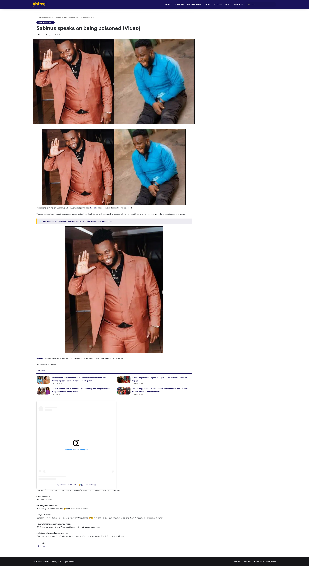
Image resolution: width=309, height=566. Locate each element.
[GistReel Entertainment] (39, 4)
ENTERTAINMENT (194, 4)
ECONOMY (179, 4)
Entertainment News (52, 17)
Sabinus (41, 546)
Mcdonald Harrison (45, 35)
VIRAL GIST (238, 4)
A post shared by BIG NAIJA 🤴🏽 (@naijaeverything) (76, 485)
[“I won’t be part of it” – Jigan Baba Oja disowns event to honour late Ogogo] (123, 379)
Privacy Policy (271, 562)
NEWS (207, 4)
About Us (237, 562)
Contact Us (247, 562)
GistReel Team (258, 562)
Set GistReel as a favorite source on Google (73, 221)
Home (40, 17)
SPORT (228, 4)
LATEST (168, 4)
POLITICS (217, 4)
